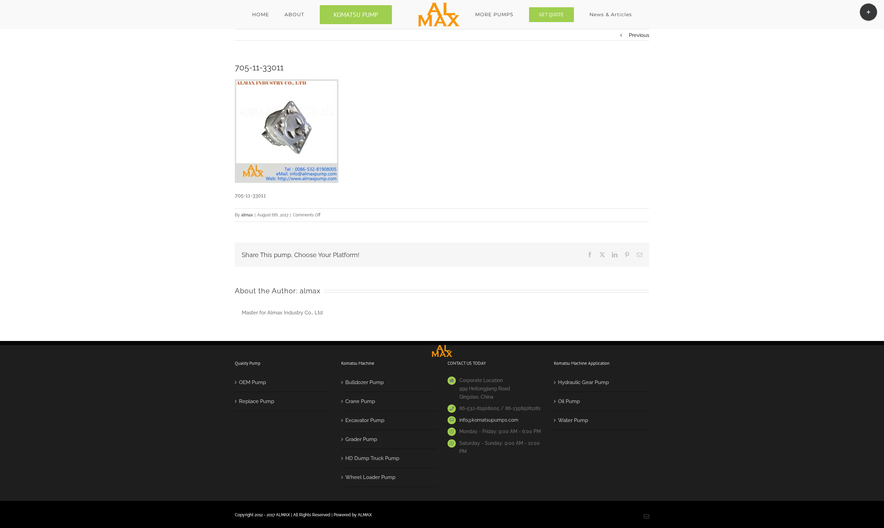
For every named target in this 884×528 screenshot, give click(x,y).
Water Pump (573, 420)
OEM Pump (252, 382)
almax (247, 215)
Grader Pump (361, 439)
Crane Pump (360, 401)
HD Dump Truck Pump (372, 458)
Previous (639, 35)
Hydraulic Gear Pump (583, 382)
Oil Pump (569, 401)
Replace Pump (256, 401)
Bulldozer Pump (364, 382)
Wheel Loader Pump (370, 477)
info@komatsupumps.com (488, 420)
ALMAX (365, 514)
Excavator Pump (364, 420)
